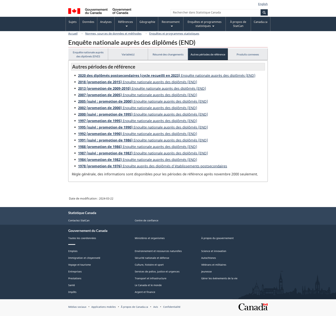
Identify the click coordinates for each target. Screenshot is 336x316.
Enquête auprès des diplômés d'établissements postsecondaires (152, 166)
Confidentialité (171, 306)
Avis (155, 306)
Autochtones (208, 258)
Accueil (73, 33)
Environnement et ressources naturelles (158, 251)
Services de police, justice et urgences (157, 271)
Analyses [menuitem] (106, 22)
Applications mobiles (103, 306)
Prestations (74, 278)
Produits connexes (248, 54)
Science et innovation (213, 251)
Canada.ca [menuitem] (260, 22)
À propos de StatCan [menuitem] (238, 24)
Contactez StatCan (79, 220)
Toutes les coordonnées (82, 238)
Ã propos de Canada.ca (134, 306)
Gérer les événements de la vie (219, 278)
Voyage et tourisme (79, 264)
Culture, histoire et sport (149, 264)
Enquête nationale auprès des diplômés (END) (88, 54)
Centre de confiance (146, 220)
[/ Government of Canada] (99, 11)
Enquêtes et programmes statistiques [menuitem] (205, 24)
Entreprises (75, 271)
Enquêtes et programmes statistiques (174, 33)
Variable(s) (128, 54)
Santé (71, 285)
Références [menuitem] (125, 22)
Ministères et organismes (150, 238)
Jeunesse (206, 271)
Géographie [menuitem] (147, 22)
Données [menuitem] (88, 22)
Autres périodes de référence (208, 54)
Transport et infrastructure (150, 278)
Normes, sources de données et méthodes (113, 33)
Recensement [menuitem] (171, 22)
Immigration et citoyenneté (84, 258)
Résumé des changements (168, 54)
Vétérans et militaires (213, 264)
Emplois (73, 251)
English (263, 4)
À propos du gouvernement (217, 238)
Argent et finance (145, 292)
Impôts (72, 292)
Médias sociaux (77, 306)
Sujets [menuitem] (73, 22)
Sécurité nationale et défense (152, 258)
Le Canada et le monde (148, 285)
